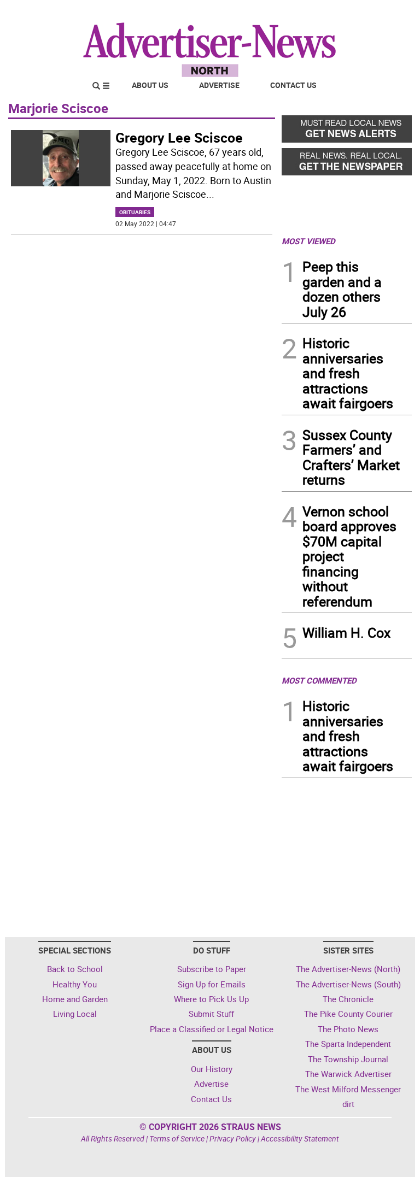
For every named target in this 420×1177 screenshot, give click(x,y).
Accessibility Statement (300, 1138)
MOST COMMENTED (319, 680)
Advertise (219, 85)
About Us (150, 85)
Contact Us (293, 85)
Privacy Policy (232, 1138)
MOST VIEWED (308, 241)
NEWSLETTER (324, 12)
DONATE (385, 12)
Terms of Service (177, 1138)
